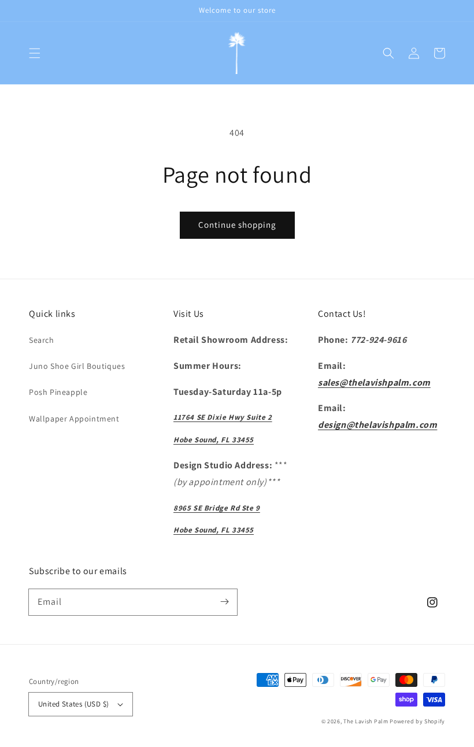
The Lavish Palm (365, 721)
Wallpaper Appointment (74, 418)
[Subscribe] (224, 602)
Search (41, 340)
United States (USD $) (73, 704)
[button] (34, 53)
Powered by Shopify (417, 721)
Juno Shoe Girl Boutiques (77, 366)
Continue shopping (237, 224)
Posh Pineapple (58, 392)
